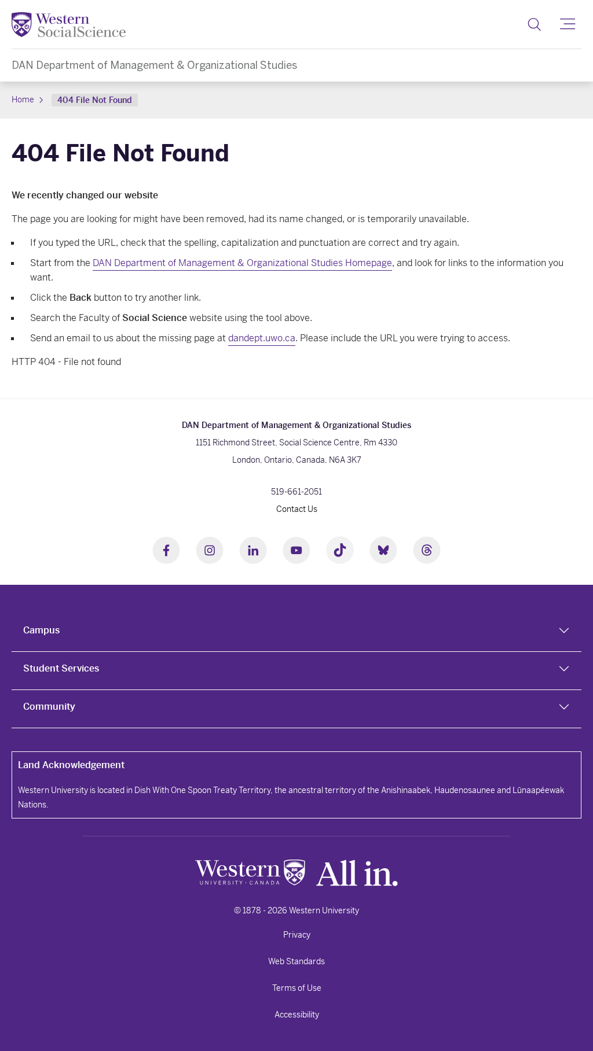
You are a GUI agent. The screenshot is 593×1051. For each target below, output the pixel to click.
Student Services (61, 668)
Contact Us (296, 509)
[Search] (534, 24)
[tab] (296, 633)
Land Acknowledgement (71, 765)
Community (49, 706)
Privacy (296, 935)
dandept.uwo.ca (261, 338)
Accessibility (296, 1014)
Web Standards (296, 961)
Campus (41, 630)
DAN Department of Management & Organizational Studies (154, 65)
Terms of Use (296, 988)
